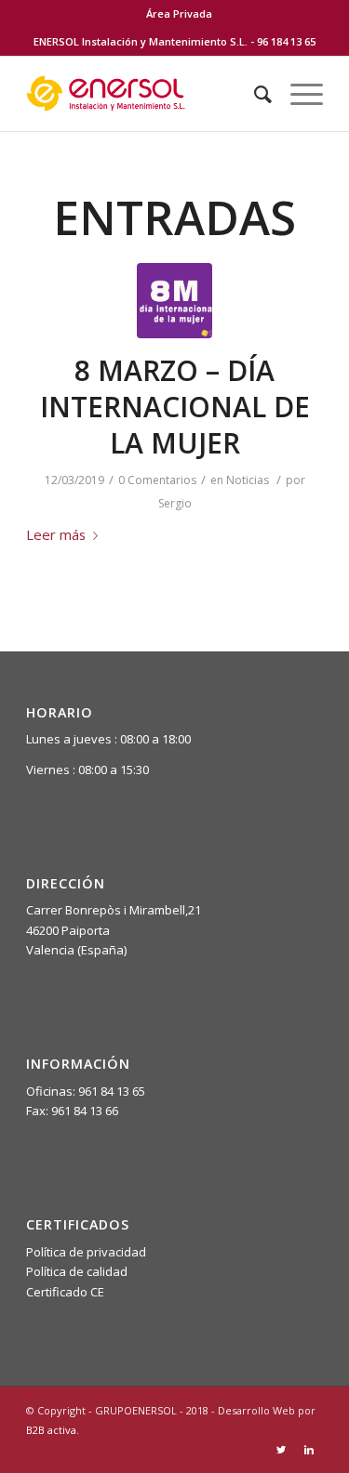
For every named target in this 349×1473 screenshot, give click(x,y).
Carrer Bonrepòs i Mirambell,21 (113, 909)
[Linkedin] (309, 1450)
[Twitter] (281, 1450)
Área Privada (179, 13)
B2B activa (51, 1430)
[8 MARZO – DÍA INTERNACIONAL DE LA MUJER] (174, 300)
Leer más (56, 534)
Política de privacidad (86, 1251)
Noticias (247, 480)
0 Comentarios (157, 480)
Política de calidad (77, 1271)
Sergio (175, 503)
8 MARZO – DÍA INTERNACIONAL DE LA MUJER (175, 406)
